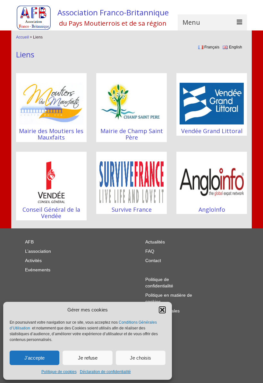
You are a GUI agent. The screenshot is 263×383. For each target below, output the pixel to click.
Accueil (22, 37)
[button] (162, 310)
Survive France (132, 209)
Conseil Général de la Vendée (51, 213)
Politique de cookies (59, 372)
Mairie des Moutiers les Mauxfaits (51, 134)
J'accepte (34, 358)
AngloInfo (212, 209)
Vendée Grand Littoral (211, 131)
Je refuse (88, 358)
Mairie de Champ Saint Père (131, 134)
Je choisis (140, 358)
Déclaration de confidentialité (105, 372)
